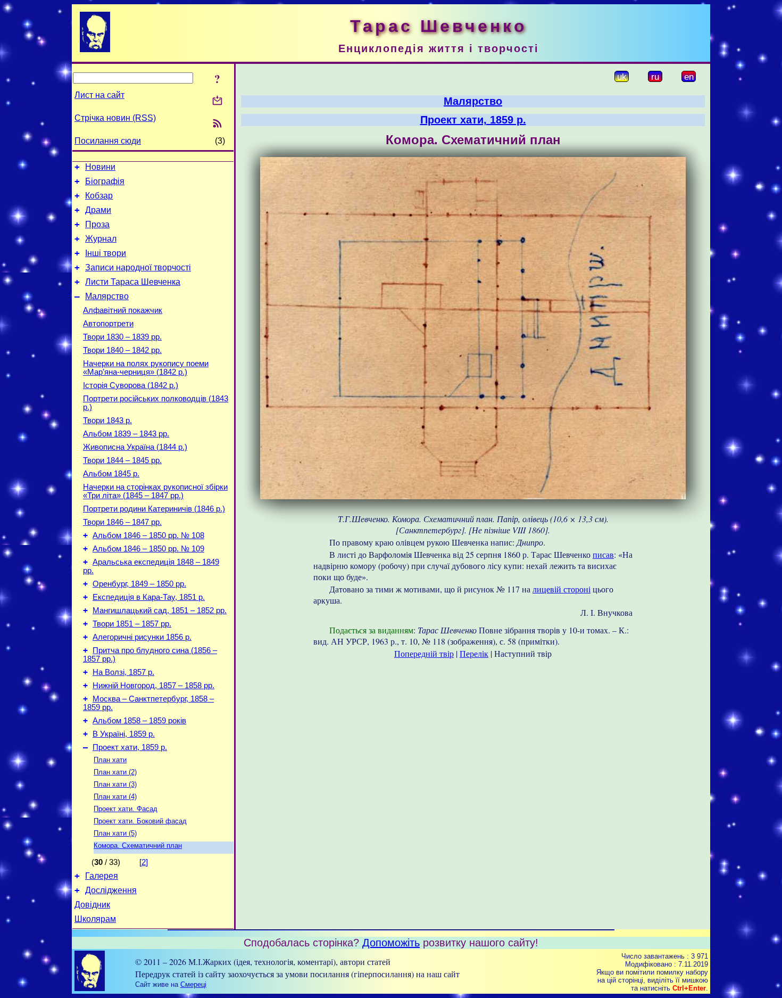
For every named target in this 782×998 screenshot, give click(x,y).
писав (603, 554)
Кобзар (99, 195)
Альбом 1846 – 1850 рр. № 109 (148, 549)
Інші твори (105, 253)
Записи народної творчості (138, 267)
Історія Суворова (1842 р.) (130, 385)
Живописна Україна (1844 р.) (135, 447)
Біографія (104, 181)
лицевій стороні (561, 589)
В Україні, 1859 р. (124, 734)
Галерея (101, 875)
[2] (143, 862)
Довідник (92, 904)
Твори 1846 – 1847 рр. (122, 522)
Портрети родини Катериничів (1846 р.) (154, 509)
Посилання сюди (107, 140)
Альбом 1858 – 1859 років (139, 720)
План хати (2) (115, 772)
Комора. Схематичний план (138, 845)
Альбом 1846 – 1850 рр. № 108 (148, 535)
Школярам (95, 918)
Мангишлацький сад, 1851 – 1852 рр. (160, 610)
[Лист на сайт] (217, 101)
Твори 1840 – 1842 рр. (122, 350)
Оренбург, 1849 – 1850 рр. (139, 584)
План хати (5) (115, 833)
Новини (100, 166)
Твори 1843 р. (107, 420)
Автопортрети (108, 323)
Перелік (474, 653)
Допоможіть (391, 942)
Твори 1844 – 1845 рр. (122, 460)
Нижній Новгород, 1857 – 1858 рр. (153, 685)
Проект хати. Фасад (125, 809)
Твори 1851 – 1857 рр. (132, 624)
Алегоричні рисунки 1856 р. (142, 637)
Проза (97, 224)
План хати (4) (115, 797)
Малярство (107, 296)
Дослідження (111, 890)
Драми (98, 210)
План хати (110, 760)
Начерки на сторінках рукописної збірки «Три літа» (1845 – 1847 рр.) (155, 491)
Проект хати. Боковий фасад (140, 821)
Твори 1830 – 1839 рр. (122, 337)
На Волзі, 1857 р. (123, 672)
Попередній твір (424, 653)
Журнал (101, 238)
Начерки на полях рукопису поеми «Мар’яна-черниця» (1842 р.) (146, 367)
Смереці (193, 984)
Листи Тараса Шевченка (132, 281)
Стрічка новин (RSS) (115, 117)
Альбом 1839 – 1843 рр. (126, 434)
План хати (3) (115, 784)
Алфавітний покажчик (122, 310)
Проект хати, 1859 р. (130, 747)
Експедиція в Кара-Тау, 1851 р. (149, 597)
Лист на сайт (99, 95)
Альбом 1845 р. (111, 473)
